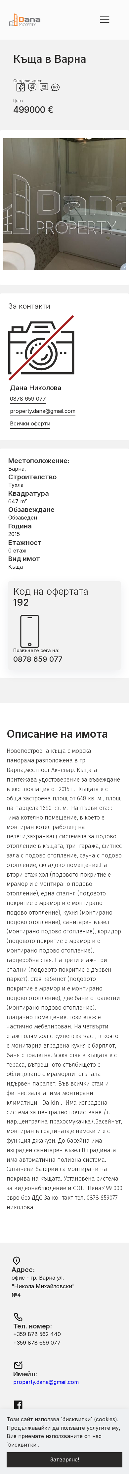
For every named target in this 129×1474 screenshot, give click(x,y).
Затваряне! (64, 1459)
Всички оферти (30, 423)
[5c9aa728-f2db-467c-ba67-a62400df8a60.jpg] (64, 268)
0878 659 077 (28, 398)
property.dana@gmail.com (42, 411)
